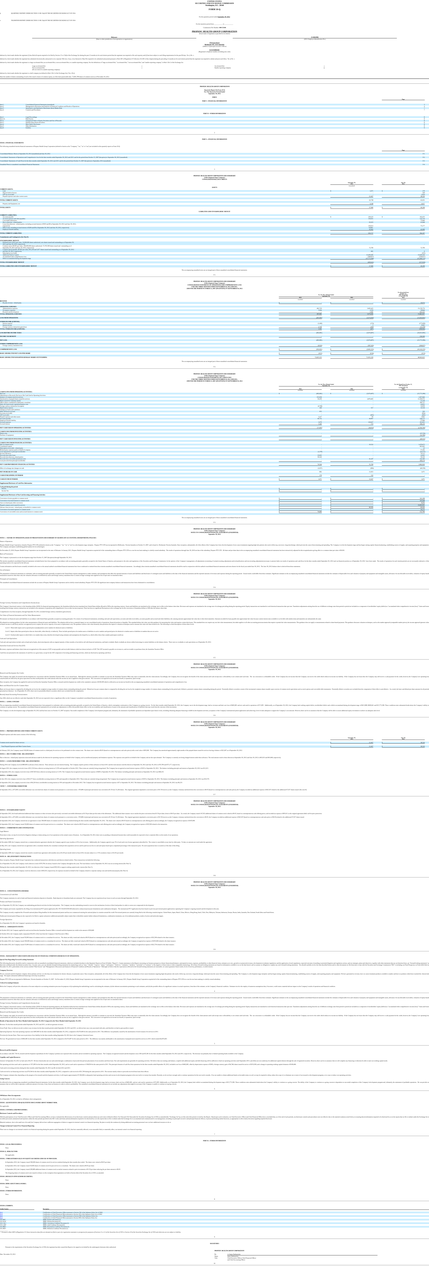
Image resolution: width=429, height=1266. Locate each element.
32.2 (1, 1218)
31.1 (1, 1212)
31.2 (1, 1214)
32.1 (1, 1216)
